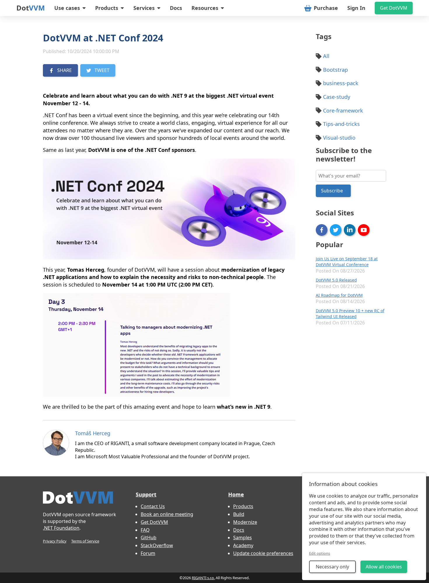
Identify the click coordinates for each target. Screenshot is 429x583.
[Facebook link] (321, 230)
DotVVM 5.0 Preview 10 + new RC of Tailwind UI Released (350, 313)
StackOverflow (157, 545)
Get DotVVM (393, 8)
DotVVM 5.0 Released (336, 280)
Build (238, 514)
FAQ (145, 530)
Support (146, 494)
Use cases (67, 7)
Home (236, 494)
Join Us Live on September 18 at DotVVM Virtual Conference (347, 261)
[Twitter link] (335, 230)
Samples (242, 537)
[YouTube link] (363, 230)
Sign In (356, 7)
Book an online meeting (167, 514)
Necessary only (332, 566)
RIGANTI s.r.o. (203, 577)
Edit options (319, 553)
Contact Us (153, 506)
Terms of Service (85, 541)
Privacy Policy (55, 541)
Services (144, 7)
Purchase (326, 7)
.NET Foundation (61, 528)
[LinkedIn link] (349, 230)
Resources (204, 7)
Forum (148, 553)
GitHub (148, 537)
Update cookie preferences (263, 553)
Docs (176, 7)
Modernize (245, 522)
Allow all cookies (384, 566)
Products (106, 7)
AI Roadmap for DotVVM (339, 295)
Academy (243, 545)
